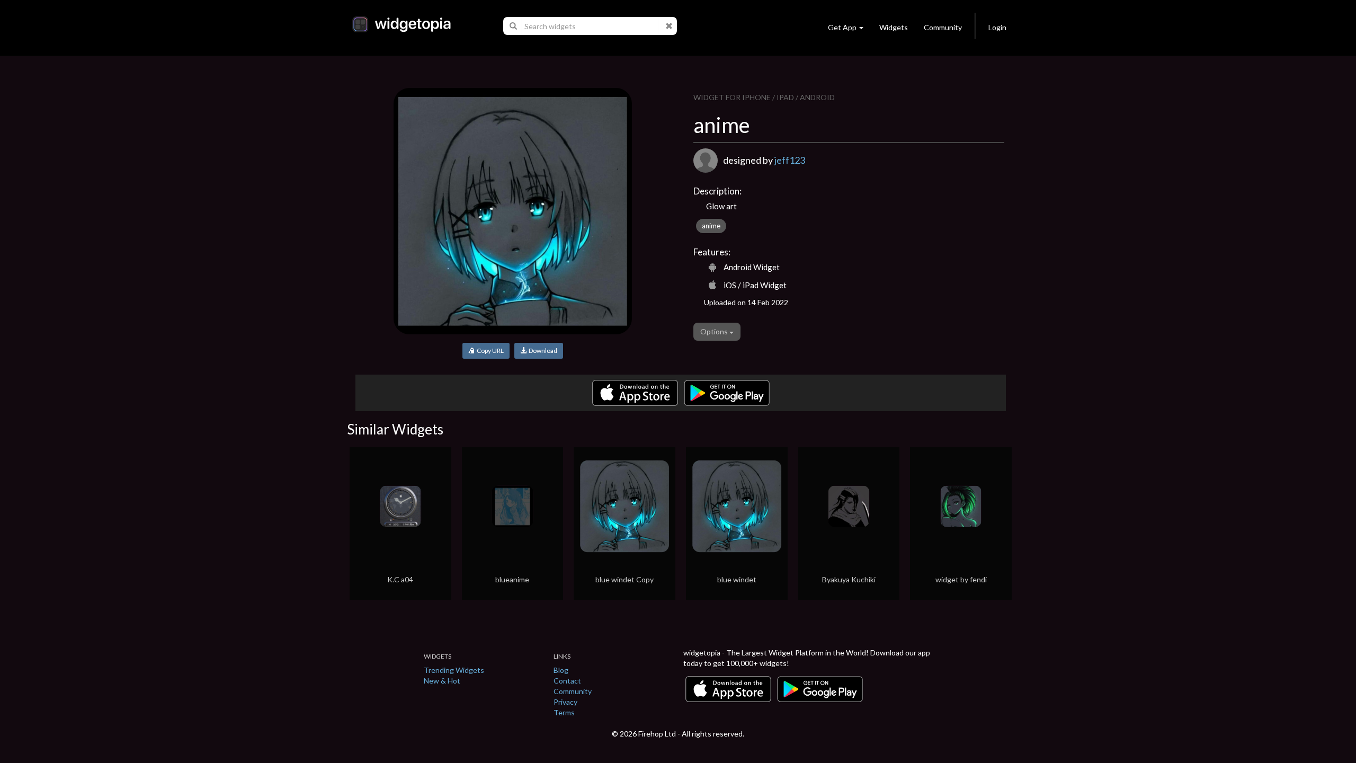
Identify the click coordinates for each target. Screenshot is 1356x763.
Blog (561, 670)
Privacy (565, 701)
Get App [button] (842, 27)
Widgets (893, 27)
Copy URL (489, 350)
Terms (564, 712)
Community (943, 27)
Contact (567, 680)
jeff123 (789, 160)
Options (714, 331)
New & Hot (442, 680)
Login (997, 27)
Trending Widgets (454, 670)
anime (711, 225)
